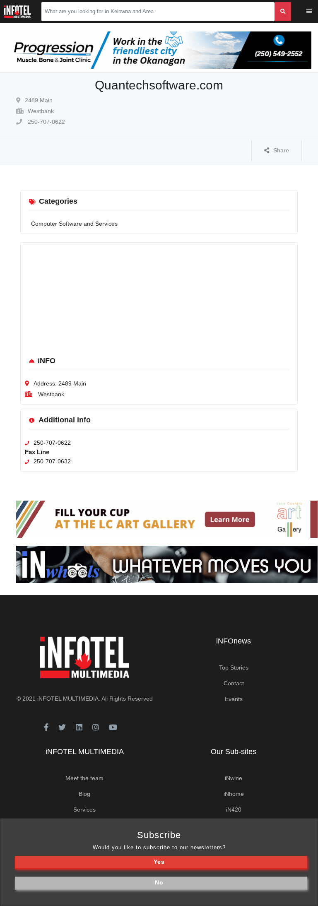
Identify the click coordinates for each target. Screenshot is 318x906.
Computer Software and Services (74, 223)
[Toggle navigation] (314, 11)
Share (281, 150)
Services (84, 809)
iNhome (234, 793)
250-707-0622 (45, 121)
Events (234, 699)
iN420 (233, 809)
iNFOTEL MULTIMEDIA (68, 698)
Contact (234, 683)
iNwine (233, 778)
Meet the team (84, 778)
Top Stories (233, 667)
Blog (84, 793)
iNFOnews (233, 641)
